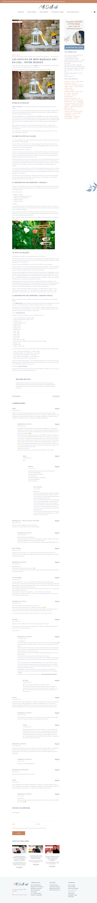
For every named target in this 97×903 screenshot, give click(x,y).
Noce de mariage (71, 885)
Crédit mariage (71, 893)
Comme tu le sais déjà (16, 106)
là (38, 116)
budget (35, 65)
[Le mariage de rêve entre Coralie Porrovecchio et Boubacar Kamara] (36, 849)
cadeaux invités (79, 81)
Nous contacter (34, 891)
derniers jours (79, 91)
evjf (79, 98)
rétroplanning (67, 114)
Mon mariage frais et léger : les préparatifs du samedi (74, 66)
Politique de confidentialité (36, 894)
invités (74, 101)
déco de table (67, 94)
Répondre (57, 408)
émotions (76, 118)
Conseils (31, 56)
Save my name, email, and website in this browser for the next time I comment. (30, 828)
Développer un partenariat (36, 888)
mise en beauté (80, 103)
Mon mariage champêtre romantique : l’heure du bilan (74, 68)
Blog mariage (71, 896)
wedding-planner (68, 118)
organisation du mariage (77, 104)
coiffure (66, 86)
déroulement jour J (68, 96)
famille (72, 99)
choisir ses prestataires (77, 85)
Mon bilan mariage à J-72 (69, 76)
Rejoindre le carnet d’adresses (37, 886)
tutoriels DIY (77, 116)
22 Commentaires (55, 56)
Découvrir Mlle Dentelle (36, 885)
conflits (71, 86)
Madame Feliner (19, 303)
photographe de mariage (76, 106)
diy (65, 93)
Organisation (46, 56)
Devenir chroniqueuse (35, 890)
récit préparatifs (77, 113)
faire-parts (66, 99)
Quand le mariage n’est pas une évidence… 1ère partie (74, 60)
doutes (68, 93)
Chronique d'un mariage (22, 56)
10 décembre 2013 (17, 21)
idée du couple (78, 99)
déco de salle (75, 93)
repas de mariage (78, 111)
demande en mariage (69, 91)
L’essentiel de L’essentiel (54, 886)
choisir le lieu (67, 85)
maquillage (80, 101)
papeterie (66, 106)
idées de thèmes (68, 101)
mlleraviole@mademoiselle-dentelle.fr (49, 674)
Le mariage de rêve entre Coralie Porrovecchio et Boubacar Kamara (36, 857)
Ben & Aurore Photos (23, 366)
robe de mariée (67, 113)
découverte (74, 94)
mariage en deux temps (69, 103)
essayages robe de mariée (70, 98)
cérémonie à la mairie (69, 89)
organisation (67, 104)
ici (30, 116)
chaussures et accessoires (70, 83)
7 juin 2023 (15, 847)
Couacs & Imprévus (37, 56)
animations (67, 81)
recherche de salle (68, 111)
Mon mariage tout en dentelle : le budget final (73, 64)
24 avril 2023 (49, 847)
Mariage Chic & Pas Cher (54, 888)
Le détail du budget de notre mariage (71, 58)
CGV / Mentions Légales (36, 893)
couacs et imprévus (78, 86)
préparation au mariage (70, 109)
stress (73, 114)
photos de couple (68, 108)
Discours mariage (71, 886)
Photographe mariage (72, 894)
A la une (14, 56)
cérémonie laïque (68, 88)
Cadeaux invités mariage (73, 888)
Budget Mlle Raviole (20, 312)
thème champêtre (68, 116)
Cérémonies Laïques (53, 885)
